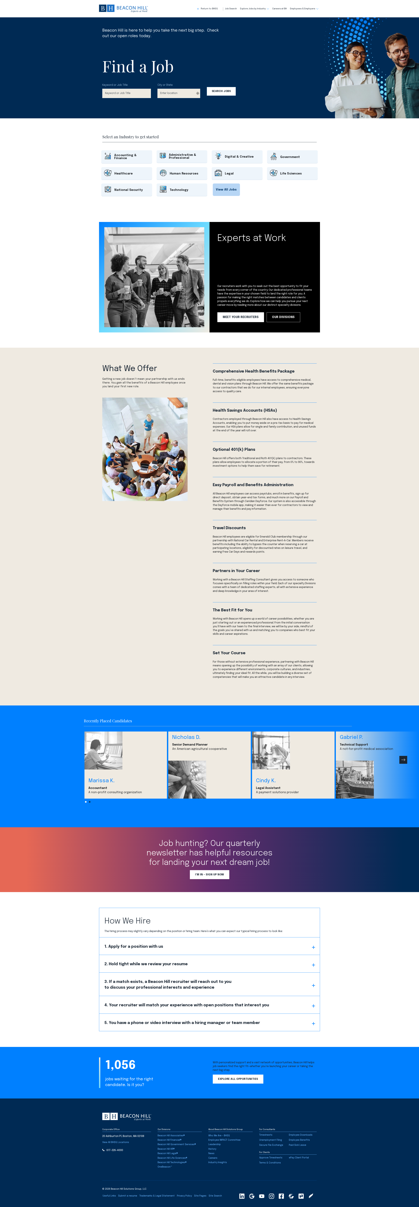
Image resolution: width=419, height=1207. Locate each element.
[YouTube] (261, 1196)
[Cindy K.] (293, 750)
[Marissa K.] (125, 750)
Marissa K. (101, 781)
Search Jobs (221, 91)
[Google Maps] (251, 1196)
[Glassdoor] (301, 1196)
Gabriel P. (351, 737)
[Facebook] (281, 1196)
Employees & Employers (302, 9)
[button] (210, 9)
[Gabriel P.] (377, 780)
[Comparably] (291, 1196)
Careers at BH (279, 9)
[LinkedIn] (242, 1196)
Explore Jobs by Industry (253, 9)
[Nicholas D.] (209, 780)
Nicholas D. (186, 737)
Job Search (231, 9)
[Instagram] (271, 1196)
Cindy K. (266, 781)
